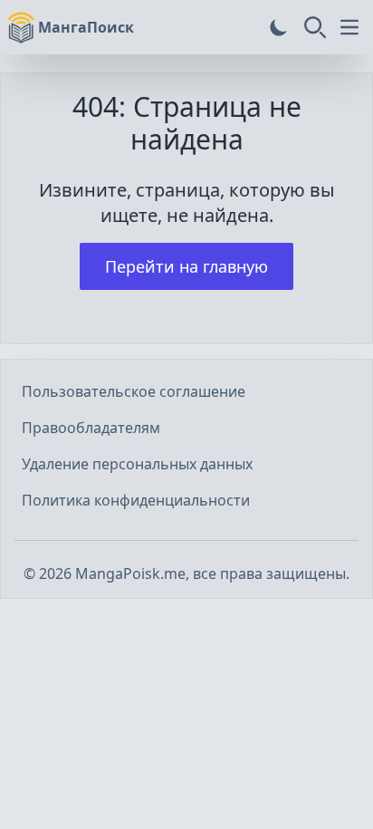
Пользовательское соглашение (133, 391)
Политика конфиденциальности (136, 500)
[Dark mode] (279, 27)
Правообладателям (91, 428)
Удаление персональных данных (137, 464)
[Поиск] (315, 27)
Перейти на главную (186, 266)
